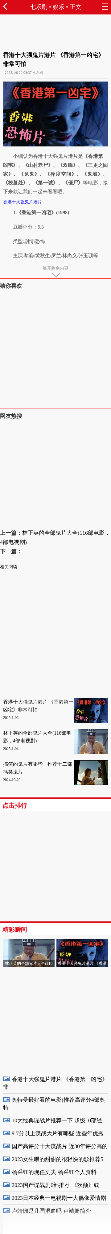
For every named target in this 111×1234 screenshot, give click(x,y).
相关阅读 (8, 567)
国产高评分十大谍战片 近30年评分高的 (60, 1146)
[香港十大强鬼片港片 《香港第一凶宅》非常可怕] (91, 721)
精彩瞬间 (14, 929)
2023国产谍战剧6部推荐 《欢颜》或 (55, 1185)
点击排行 (14, 805)
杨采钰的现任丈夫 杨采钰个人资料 (54, 1172)
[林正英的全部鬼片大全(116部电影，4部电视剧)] (91, 752)
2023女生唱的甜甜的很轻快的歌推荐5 (57, 1159)
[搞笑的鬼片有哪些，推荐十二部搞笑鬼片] (91, 783)
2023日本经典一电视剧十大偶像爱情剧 (59, 1198)
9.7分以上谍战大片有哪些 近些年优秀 (58, 1133)
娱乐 (58, 7)
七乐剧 (38, 7)
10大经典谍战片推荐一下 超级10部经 (57, 1120)
